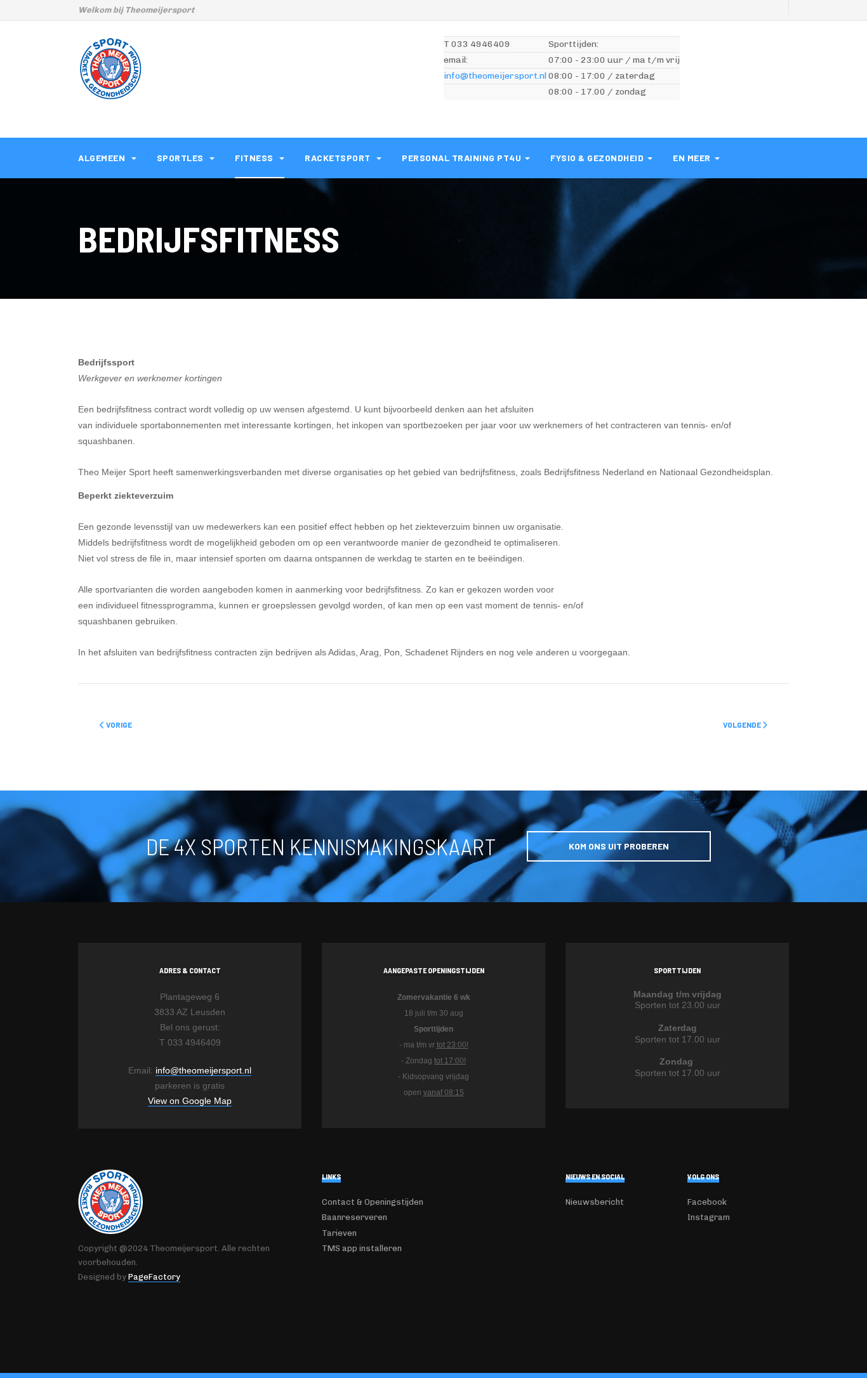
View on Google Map (190, 1101)
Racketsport (339, 157)
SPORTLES (181, 157)
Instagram (708, 1217)
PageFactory (154, 1277)
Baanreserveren (354, 1217)
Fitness (255, 157)
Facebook (707, 1202)
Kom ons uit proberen (619, 846)
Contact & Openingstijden (372, 1202)
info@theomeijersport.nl (495, 75)
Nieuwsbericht (595, 1202)
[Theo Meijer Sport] (110, 68)
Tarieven (339, 1233)
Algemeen (103, 157)
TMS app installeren (362, 1248)
